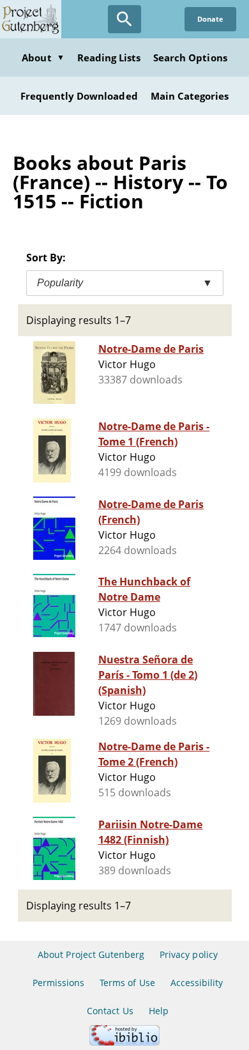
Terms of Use (127, 983)
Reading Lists (109, 57)
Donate (210, 19)
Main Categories (190, 95)
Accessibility (196, 983)
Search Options (190, 57)
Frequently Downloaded (79, 95)
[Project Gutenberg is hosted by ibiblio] (124, 1042)
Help (159, 1011)
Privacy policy (189, 954)
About (43, 57)
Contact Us (110, 1011)
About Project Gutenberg (91, 954)
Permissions (58, 983)
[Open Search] (124, 19)
